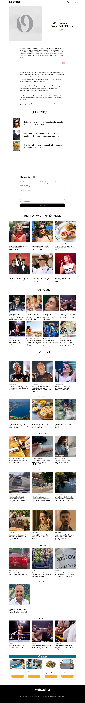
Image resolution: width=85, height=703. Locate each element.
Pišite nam (22, 696)
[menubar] (71, 2)
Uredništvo (36, 696)
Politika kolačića (61, 696)
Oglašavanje (53, 696)
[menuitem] (71, 2)
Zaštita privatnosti (45, 696)
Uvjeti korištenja (29, 696)
